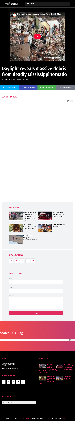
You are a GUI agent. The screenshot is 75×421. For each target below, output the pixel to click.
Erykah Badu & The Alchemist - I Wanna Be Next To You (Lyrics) (29, 226)
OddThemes (65, 418)
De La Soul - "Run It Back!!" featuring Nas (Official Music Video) (58, 214)
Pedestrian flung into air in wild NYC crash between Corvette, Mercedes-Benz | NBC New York (30, 216)
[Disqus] (37, 157)
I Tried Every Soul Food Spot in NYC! (58, 225)
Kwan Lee (7, 79)
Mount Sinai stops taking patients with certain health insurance (30, 238)
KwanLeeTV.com (25, 418)
